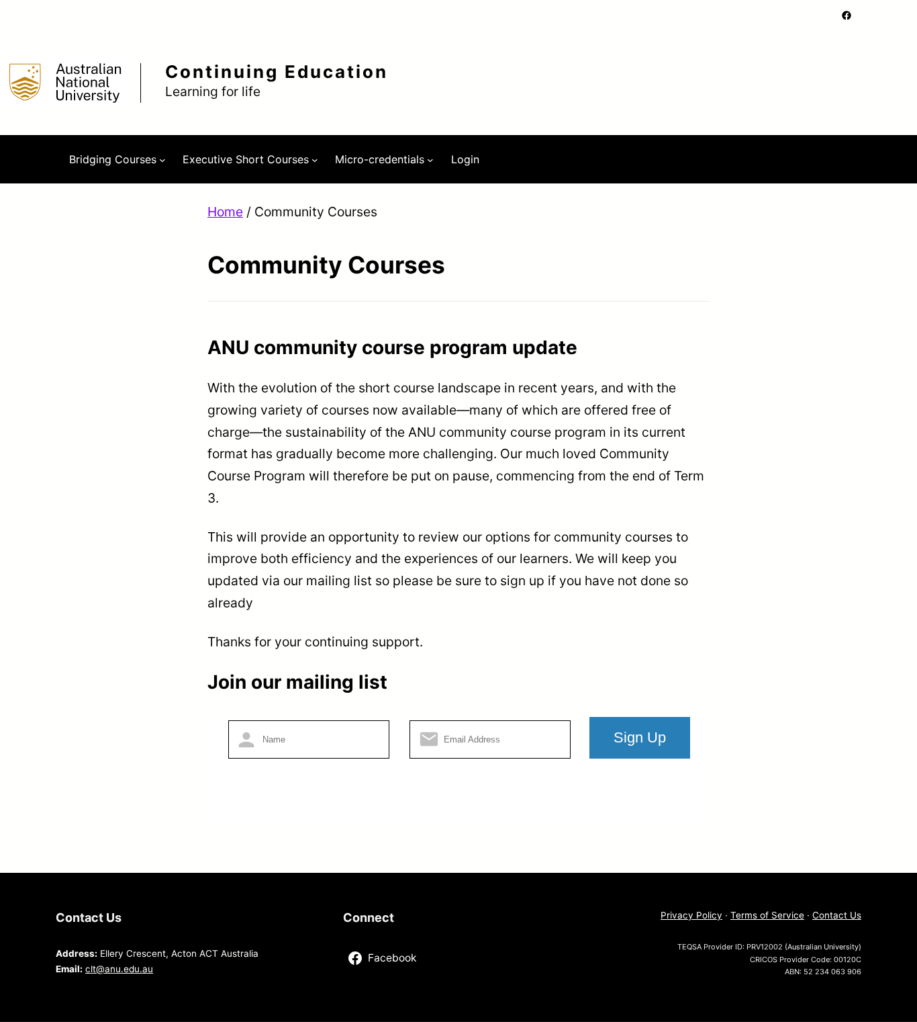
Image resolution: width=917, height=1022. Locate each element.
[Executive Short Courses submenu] (314, 159)
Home (225, 212)
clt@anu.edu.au (119, 969)
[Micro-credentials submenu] (430, 159)
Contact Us (836, 915)
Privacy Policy (691, 915)
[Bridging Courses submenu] (162, 159)
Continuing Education (276, 71)
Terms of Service (767, 915)
